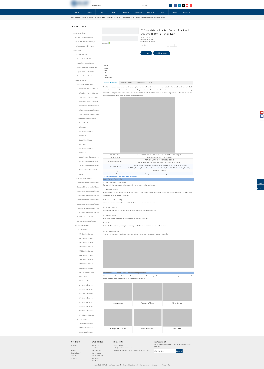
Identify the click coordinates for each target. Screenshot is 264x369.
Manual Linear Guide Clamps (84, 37)
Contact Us (74, 358)
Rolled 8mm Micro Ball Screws (88, 101)
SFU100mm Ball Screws (86, 272)
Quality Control (76, 353)
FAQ (150, 82)
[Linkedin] (179, 5)
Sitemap (155, 365)
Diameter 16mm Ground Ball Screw (88, 183)
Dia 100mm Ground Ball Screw (86, 217)
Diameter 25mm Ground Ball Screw (88, 191)
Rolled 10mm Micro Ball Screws (89, 106)
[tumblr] (191, 5)
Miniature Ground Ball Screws (86, 119)
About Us (74, 345)
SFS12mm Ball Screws (86, 323)
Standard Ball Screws (82, 225)
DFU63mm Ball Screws (86, 306)
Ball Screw (95, 345)
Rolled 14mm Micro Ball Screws (89, 114)
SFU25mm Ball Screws (86, 247)
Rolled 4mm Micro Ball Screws (88, 89)
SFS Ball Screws (82, 319)
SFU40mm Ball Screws (86, 255)
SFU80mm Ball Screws (86, 268)
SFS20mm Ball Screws (86, 332)
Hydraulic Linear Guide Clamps (84, 46)
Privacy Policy (166, 365)
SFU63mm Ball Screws (86, 264)
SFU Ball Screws (82, 229)
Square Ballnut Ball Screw (85, 72)
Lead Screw (95, 348)
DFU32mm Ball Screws (86, 294)
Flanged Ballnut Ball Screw (85, 59)
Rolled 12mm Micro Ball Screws (89, 110)
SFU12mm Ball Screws (86, 234)
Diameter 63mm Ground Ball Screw (88, 208)
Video (73, 348)
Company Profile (126, 82)
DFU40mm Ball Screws (86, 298)
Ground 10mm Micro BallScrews (89, 157)
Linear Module (96, 353)
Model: (106, 65)
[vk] (187, 5)
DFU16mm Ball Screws (86, 281)
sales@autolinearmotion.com (123, 348)
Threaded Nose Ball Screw (85, 63)
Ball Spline (95, 358)
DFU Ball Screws (82, 277)
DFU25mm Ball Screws (86, 289)
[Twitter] (183, 5)
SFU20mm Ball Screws (86, 242)
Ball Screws (77, 50)
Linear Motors (96, 350)
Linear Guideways (97, 356)
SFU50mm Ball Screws (86, 259)
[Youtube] (261, 112)
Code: (105, 75)
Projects (73, 350)
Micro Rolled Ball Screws (85, 84)
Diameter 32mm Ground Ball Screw (88, 195)
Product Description (110, 82)
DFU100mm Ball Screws (86, 315)
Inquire (146, 53)
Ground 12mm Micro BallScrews (89, 161)
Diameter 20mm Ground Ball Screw (88, 187)
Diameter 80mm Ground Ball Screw (88, 212)
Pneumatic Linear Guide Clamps (85, 42)
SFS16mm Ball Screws (86, 328)
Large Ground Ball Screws (83, 178)
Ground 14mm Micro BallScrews (89, 165)
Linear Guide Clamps (79, 33)
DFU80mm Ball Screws (86, 311)
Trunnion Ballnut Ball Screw (86, 76)
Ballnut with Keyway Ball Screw (87, 67)
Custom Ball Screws (81, 54)
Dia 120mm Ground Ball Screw (86, 221)
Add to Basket (161, 53)
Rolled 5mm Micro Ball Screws (88, 93)
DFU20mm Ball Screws (86, 285)
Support (73, 356)
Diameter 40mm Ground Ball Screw (88, 200)
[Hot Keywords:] (170, 5)
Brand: (106, 70)
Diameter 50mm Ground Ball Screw (88, 204)
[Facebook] (175, 5)
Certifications (140, 82)
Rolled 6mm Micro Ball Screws (88, 97)
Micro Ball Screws (81, 80)
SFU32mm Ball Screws (86, 251)
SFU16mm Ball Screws (86, 238)
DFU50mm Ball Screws (86, 302)
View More (95, 361)
